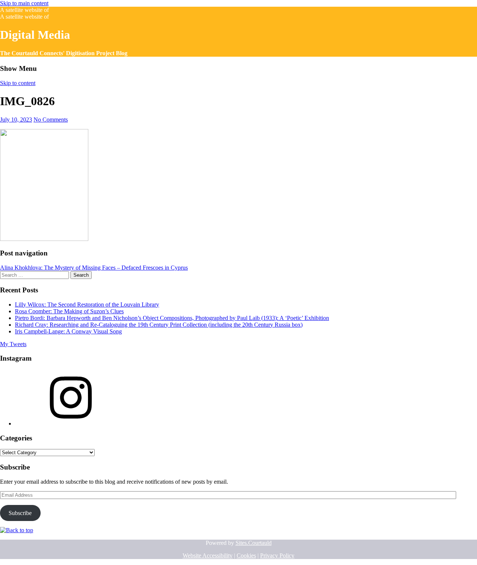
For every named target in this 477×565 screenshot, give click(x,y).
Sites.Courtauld (254, 543)
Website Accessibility (208, 555)
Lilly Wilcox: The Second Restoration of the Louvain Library (87, 304)
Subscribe (20, 513)
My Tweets (13, 344)
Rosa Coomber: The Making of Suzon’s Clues (69, 311)
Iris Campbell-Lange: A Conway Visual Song (68, 331)
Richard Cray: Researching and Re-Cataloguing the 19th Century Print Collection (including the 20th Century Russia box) (159, 324)
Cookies (246, 555)
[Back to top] (16, 530)
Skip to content (17, 83)
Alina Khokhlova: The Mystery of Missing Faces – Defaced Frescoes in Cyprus (94, 267)
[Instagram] (71, 423)
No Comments (51, 119)
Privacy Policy (277, 555)
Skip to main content (24, 3)
